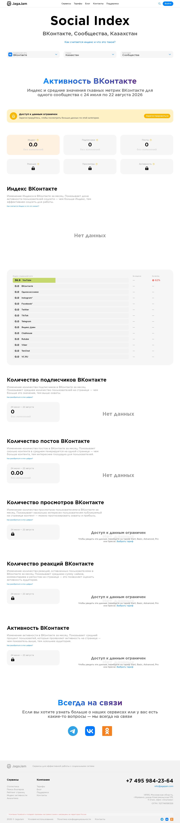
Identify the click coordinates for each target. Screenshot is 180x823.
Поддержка (112, 4)
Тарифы (78, 4)
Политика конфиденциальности (74, 819)
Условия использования (40, 819)
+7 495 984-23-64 (149, 781)
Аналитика (12, 798)
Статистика (13, 787)
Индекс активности (17, 795)
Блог (87, 4)
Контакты (98, 4)
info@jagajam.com (164, 786)
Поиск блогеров (15, 790)
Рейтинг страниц (16, 792)
